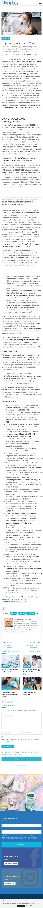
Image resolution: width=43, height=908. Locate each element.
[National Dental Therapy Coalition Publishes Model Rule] (32, 661)
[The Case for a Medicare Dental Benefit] (11, 661)
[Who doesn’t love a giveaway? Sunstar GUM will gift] (21, 795)
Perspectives (5, 38)
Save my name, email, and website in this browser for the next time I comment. (20, 741)
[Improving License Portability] (32, 683)
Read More (30, 906)
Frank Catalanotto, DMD (11, 55)
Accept (20, 906)
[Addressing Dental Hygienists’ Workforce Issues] (11, 683)
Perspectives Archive (21, 759)
